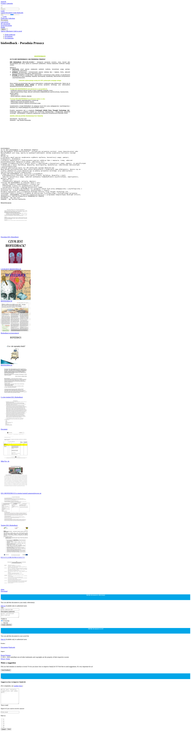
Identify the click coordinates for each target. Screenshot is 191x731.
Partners (8, 655)
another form (18, 686)
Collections (11, 18)
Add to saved (18, 31)
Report (3, 655)
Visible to (4, 619)
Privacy (3, 659)
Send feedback (6, 670)
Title (2, 608)
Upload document (6, 13)
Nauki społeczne (10, 34)
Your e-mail (4, 705)
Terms (8, 659)
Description (8, 611)
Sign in (3, 606)
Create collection (6, 625)
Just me (5, 623)
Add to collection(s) (7, 31)
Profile (3, 27)
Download (4, 591)
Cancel (4, 729)
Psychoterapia (9, 38)
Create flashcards (17, 13)
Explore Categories (7, 3)
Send (9, 729)
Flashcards (4, 18)
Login (3, 11)
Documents (4, 647)
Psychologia (8, 36)
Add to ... (4, 29)
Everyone (6, 621)
